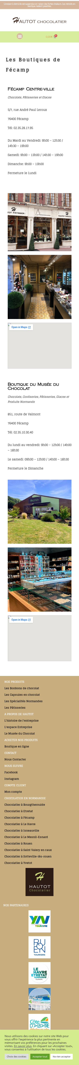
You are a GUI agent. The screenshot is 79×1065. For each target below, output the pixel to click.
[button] (20, 36)
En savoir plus (23, 1046)
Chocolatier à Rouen (18, 843)
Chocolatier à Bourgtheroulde (24, 804)
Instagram (11, 778)
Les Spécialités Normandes (23, 701)
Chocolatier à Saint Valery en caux (28, 849)
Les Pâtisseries (15, 707)
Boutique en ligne (16, 746)
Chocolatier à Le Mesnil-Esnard (26, 837)
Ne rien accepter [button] (62, 1056)
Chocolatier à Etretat (18, 811)
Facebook (11, 772)
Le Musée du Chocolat (19, 733)
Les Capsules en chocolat (22, 694)
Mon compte (13, 791)
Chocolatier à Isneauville (21, 830)
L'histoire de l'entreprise (21, 720)
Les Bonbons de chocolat (21, 688)
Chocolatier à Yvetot (18, 862)
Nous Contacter (15, 759)
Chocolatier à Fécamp (19, 817)
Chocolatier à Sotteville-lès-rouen (27, 856)
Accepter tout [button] (40, 1056)
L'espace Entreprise (18, 727)
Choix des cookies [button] (16, 1056)
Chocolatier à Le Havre (19, 824)
